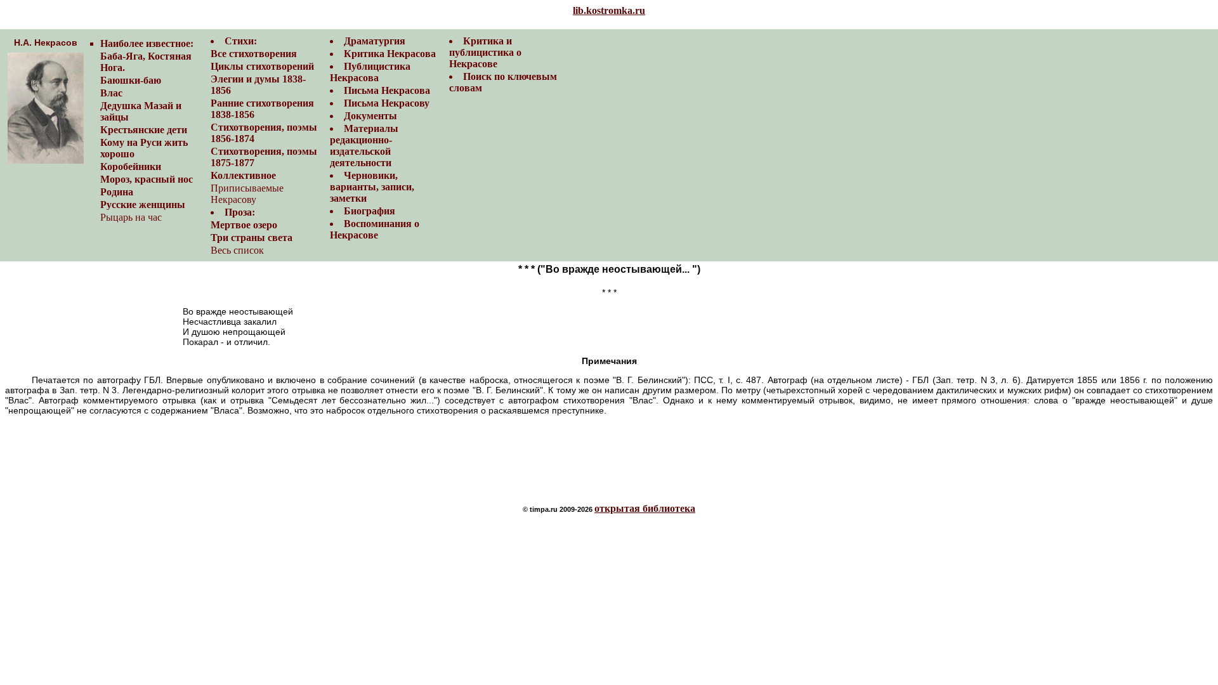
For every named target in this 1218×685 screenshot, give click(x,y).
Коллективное (243, 175)
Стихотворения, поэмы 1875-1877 (264, 157)
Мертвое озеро (244, 224)
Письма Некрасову (386, 103)
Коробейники (130, 166)
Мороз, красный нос (146, 179)
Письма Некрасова (387, 90)
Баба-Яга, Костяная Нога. (146, 62)
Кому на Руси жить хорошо (144, 148)
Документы (370, 115)
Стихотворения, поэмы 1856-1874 (264, 133)
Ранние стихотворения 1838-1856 (262, 109)
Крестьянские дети (143, 129)
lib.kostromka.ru (609, 10)
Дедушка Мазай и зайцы (140, 111)
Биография (369, 211)
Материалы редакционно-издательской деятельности (364, 145)
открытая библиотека (644, 508)
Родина (116, 191)
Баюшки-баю (130, 80)
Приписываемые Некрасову (247, 194)
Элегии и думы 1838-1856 (258, 85)
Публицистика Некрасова (370, 72)
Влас (111, 93)
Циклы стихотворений (262, 66)
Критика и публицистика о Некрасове (485, 52)
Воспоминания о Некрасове (374, 229)
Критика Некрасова (390, 53)
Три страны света (251, 237)
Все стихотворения (254, 53)
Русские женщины (142, 204)
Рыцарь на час (131, 217)
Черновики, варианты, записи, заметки (372, 187)
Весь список (237, 250)
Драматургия (374, 41)
